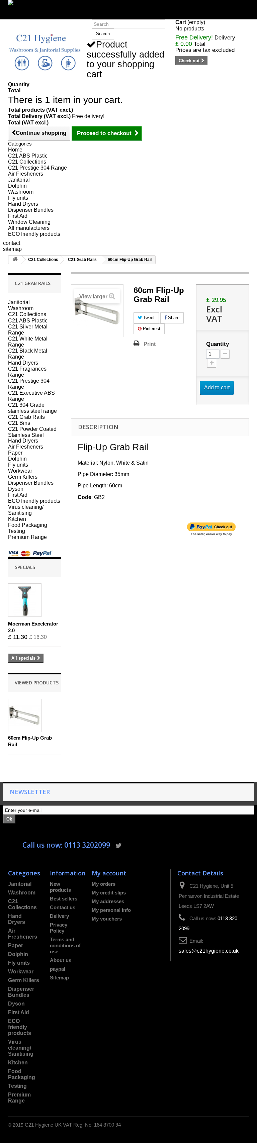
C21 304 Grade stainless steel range (32, 408)
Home (15, 150)
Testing (16, 531)
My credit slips (109, 892)
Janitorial (19, 180)
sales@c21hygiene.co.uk (209, 951)
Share (173, 317)
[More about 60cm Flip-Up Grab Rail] (24, 715)
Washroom (20, 192)
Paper (15, 453)
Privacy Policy (58, 928)
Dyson (15, 489)
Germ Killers (22, 477)
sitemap (12, 249)
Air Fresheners (25, 174)
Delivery (59, 916)
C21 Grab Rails (82, 259)
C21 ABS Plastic (28, 156)
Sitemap (59, 977)
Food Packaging (27, 525)
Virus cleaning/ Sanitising (26, 510)
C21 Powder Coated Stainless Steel (32, 432)
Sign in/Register (27, 16)
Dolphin (17, 186)
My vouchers (107, 919)
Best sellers (63, 898)
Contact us (62, 907)
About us (60, 960)
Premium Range (27, 537)
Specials (25, 567)
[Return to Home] (15, 260)
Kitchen (17, 519)
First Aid (17, 216)
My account (109, 873)
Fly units (18, 198)
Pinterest (151, 328)
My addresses (108, 901)
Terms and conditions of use (65, 945)
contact (11, 243)
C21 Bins (19, 423)
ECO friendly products (34, 234)
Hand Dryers (23, 204)
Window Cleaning (29, 222)
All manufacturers (29, 228)
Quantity (217, 344)
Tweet (148, 317)
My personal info (111, 910)
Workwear (20, 471)
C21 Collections (27, 162)
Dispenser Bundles (31, 210)
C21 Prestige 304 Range (37, 168)
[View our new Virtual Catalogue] (128, 6)
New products (60, 887)
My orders (103, 884)
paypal (57, 969)
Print (150, 344)
